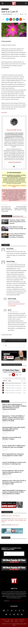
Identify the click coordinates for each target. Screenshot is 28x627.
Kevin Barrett (16, 515)
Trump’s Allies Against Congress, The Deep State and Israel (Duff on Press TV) (20, 209)
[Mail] (11, 610)
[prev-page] (2, 241)
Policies (12, 619)
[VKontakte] (14, 614)
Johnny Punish (15, 524)
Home (2, 6)
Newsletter (7, 621)
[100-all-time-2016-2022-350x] (14, 570)
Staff (8, 619)
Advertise (17, 621)
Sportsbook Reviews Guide (17, 623)
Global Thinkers (5, 537)
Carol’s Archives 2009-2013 (14, 162)
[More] (23, 19)
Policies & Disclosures (14, 185)
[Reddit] (15, 610)
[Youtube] (21, 614)
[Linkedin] (17, 19)
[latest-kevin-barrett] (12, 507)
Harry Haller (9, 248)
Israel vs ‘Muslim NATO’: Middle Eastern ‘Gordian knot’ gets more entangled (13, 446)
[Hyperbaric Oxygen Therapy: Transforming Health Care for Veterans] (5, 221)
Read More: (4, 112)
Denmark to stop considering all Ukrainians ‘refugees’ (11, 438)
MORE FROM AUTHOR (18, 216)
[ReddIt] (20, 19)
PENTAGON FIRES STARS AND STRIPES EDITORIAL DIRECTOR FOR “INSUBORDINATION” (13, 429)
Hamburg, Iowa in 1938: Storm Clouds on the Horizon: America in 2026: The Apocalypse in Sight (14, 482)
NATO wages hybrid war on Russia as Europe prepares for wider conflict (13, 454)
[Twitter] (7, 19)
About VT (4, 185)
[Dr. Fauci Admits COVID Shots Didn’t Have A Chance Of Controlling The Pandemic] (5, 235)
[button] (2, 3)
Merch (12, 621)
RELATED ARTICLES (6, 216)
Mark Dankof (11, 520)
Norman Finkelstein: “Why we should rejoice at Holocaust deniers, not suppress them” (12, 472)
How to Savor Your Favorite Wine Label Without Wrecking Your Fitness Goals (6, 209)
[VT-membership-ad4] (14, 360)
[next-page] (5, 241)
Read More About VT (16, 597)
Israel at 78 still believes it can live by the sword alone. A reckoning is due (14, 463)
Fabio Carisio (14, 518)
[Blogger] (4, 610)
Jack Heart (21, 518)
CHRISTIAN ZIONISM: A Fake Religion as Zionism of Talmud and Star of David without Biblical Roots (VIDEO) (13, 492)
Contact (21, 621)
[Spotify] (6, 614)
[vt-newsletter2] (12, 533)
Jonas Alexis (9, 515)
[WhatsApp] (14, 19)
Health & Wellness (9, 6)
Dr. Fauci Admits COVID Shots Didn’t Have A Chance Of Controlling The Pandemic (17, 235)
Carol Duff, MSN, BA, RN (7, 14)
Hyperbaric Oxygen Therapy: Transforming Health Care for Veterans (17, 221)
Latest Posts (5, 401)
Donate (16, 619)
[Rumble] (19, 610)
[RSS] (23, 610)
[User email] (14, 166)
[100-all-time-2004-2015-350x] (14, 562)
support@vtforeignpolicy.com (17, 601)
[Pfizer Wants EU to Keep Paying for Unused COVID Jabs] (5, 228)
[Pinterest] (10, 19)
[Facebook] (7, 610)
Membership (21, 619)
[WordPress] (17, 614)
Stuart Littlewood (19, 520)
